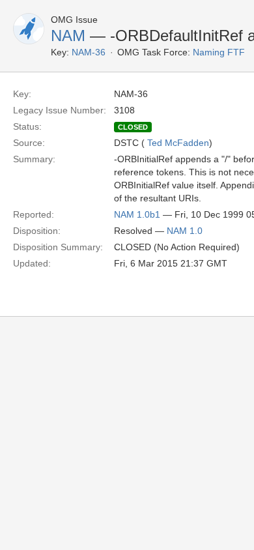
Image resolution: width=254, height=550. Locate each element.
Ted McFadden (178, 143)
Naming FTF (219, 52)
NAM (68, 35)
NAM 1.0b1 (137, 214)
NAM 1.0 (185, 230)
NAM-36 (89, 52)
